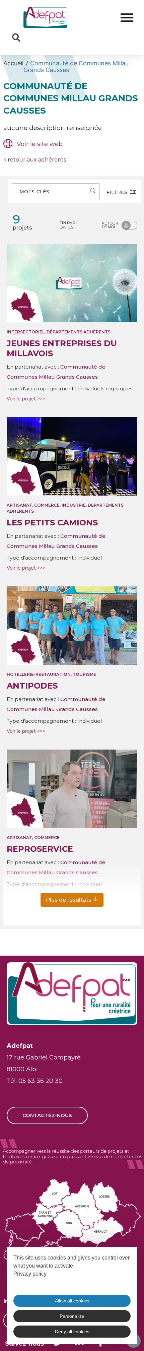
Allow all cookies (72, 1300)
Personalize (72, 1316)
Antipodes (32, 686)
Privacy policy (30, 1274)
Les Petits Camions (52, 522)
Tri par (68, 225)
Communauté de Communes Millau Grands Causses (76, 66)
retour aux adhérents (34, 159)
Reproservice (40, 849)
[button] (126, 17)
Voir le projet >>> (26, 399)
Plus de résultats (69, 900)
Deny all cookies (72, 1331)
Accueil (13, 63)
